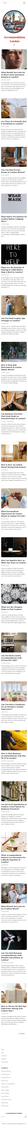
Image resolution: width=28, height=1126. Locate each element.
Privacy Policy (4, 1062)
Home (2, 1049)
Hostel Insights (5, 175)
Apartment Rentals (6, 79)
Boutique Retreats (6, 1077)
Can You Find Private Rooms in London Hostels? (13, 171)
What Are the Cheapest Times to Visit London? (11, 608)
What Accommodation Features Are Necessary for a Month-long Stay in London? (13, 858)
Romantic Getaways (6, 663)
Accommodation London (14, 39)
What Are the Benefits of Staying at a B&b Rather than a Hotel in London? (12, 269)
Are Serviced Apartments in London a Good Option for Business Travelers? (14, 806)
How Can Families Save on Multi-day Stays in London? (13, 561)
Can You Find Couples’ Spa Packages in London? (13, 319)
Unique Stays (5, 711)
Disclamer (3, 1059)
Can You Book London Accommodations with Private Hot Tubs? (11, 657)
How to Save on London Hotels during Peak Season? (13, 466)
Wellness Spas (5, 323)
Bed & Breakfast (5, 126)
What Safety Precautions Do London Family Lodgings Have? (14, 219)
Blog (2, 1052)
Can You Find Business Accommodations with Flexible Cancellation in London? (12, 956)
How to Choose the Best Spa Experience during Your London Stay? (13, 1008)
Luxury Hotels (5, 518)
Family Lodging (5, 224)
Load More (22, 1033)
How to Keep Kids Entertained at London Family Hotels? (11, 367)
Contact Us (4, 1055)
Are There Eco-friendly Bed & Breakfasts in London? (13, 122)
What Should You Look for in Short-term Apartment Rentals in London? (13, 74)
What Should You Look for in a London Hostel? (13, 907)
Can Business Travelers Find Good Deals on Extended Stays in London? (13, 416)
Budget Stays (5, 469)
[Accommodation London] (14, 22)
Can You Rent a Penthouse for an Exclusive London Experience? (13, 706)
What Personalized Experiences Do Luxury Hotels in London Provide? (13, 513)
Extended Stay (5, 864)
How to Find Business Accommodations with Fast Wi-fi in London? (13, 755)
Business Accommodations (8, 421)
